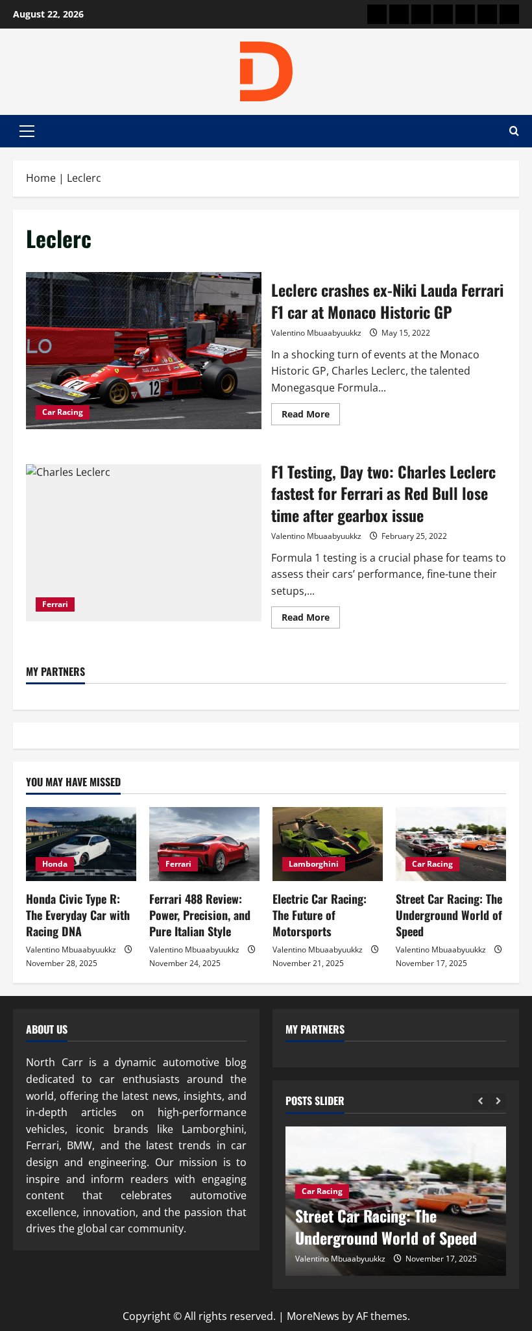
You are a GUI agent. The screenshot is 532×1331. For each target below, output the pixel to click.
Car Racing (62, 411)
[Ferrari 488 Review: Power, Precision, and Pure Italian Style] (204, 843)
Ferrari (55, 604)
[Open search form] (514, 131)
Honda (54, 863)
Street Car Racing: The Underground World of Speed (449, 914)
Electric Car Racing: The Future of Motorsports (319, 914)
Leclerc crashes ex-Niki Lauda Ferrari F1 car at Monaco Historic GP (143, 350)
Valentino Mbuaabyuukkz (316, 332)
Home (41, 178)
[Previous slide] (480, 1101)
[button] (27, 131)
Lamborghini (314, 863)
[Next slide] (498, 1101)
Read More (311, 416)
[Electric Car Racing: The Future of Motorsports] (327, 843)
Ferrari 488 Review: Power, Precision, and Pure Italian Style (199, 914)
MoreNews (313, 1316)
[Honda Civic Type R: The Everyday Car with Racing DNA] (81, 843)
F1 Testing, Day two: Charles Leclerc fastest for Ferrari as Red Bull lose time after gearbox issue (143, 542)
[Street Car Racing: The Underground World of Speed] (451, 843)
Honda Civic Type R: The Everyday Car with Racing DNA (78, 914)
